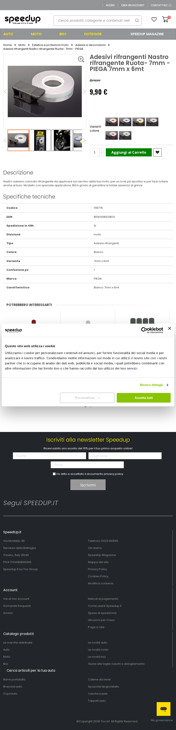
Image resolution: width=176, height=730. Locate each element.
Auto (6, 650)
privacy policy (113, 474)
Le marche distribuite (17, 643)
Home (7, 45)
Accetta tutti (144, 398)
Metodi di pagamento (103, 599)
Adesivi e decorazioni (90, 45)
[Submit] (137, 20)
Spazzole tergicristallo (103, 687)
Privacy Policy (97, 569)
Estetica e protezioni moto (50, 45)
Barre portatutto (14, 679)
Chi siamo (95, 548)
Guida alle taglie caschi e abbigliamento (116, 664)
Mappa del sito (98, 562)
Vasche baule (98, 694)
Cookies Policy (98, 576)
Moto (22, 45)
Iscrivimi (88, 485)
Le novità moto (98, 650)
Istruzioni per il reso (101, 620)
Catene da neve (99, 679)
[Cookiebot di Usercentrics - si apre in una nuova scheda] (144, 330)
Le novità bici (97, 657)
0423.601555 (109, 541)
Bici (5, 664)
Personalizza (84, 398)
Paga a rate (96, 627)
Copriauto (10, 694)
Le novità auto (97, 643)
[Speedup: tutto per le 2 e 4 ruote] (22, 19)
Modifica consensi (100, 583)
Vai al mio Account (16, 599)
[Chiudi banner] (169, 330)
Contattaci (159, 5)
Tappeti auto (97, 701)
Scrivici (8, 613)
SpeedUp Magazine (102, 555)
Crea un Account (132, 5)
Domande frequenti (17, 606)
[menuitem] (13, 34)
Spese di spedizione (102, 613)
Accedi (110, 5)
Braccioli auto (12, 687)
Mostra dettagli (151, 385)
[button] (154, 19)
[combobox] (98, 20)
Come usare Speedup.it (104, 606)
